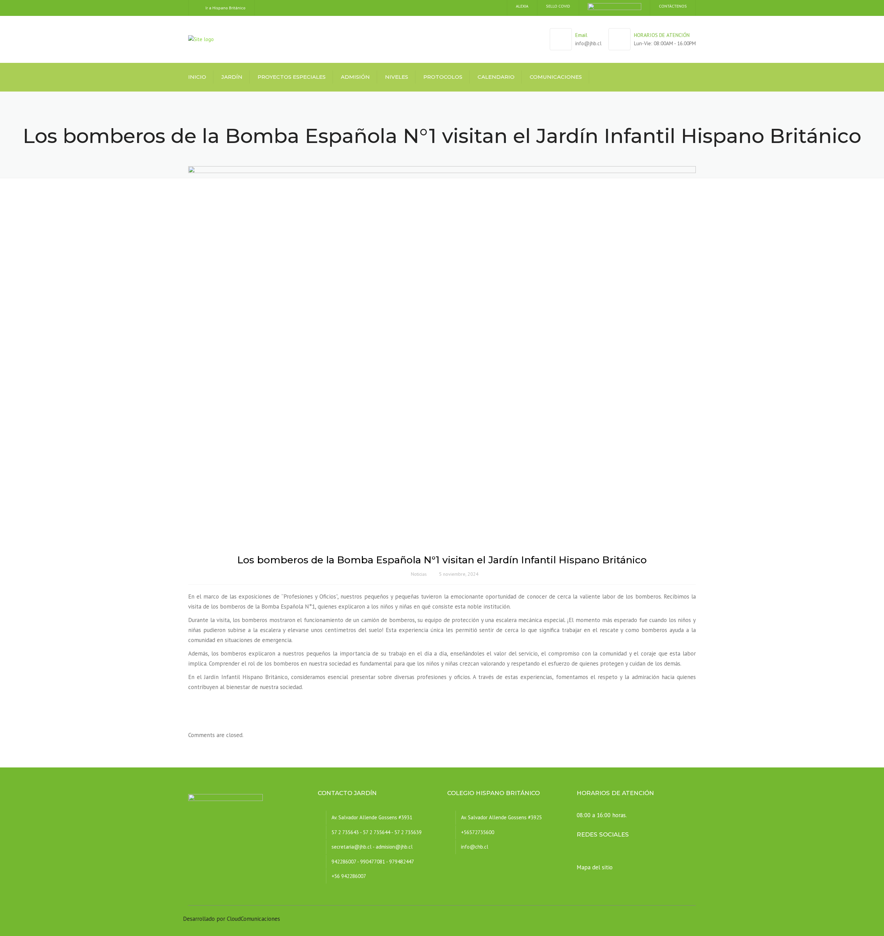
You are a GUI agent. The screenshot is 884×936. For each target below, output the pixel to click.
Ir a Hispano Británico (225, 7)
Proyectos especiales (292, 77)
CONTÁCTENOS (673, 6)
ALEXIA (522, 6)
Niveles (396, 77)
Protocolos (442, 77)
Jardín (231, 77)
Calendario (496, 77)
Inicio (197, 77)
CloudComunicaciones (253, 919)
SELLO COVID (558, 6)
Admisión (355, 77)
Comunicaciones (556, 77)
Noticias (419, 574)
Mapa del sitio (595, 867)
